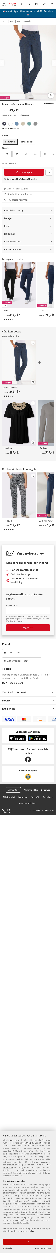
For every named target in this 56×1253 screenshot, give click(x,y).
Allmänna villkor (31, 790)
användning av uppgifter (31, 1143)
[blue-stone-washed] (4, 124)
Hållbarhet (9, 233)
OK (28, 1241)
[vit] (10, 124)
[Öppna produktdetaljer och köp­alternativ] (33, 382)
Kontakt (7, 644)
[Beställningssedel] (37, 4)
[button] (4, 4)
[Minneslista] (44, 4)
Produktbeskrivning (13, 210)
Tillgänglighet (9, 797)
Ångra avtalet (13, 790)
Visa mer (20, 621)
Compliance (48, 797)
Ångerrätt (35, 797)
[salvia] (29, 124)
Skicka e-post (14, 653)
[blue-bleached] (17, 124)
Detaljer (8, 218)
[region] (28, 1192)
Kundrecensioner (12, 249)
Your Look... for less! (14, 692)
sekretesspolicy (27, 1231)
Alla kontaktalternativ (17, 660)
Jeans (12, 21)
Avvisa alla (7, 1248)
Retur (7, 226)
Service (6, 700)
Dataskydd (45, 790)
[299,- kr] (19, 495)
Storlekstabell (11, 163)
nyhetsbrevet (28, 11)
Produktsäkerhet (12, 241)
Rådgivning (8, 708)
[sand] (23, 124)
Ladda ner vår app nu (28, 731)
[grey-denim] (35, 124)
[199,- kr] (19, 423)
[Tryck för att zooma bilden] (51, 95)
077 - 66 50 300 (12, 683)
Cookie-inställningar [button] (28, 803)
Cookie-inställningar (44, 1248)
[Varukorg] (52, 4)
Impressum (23, 797)
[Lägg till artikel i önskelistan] (48, 172)
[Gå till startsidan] (12, 4)
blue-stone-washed (10, 128)
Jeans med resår (24, 21)
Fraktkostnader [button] (23, 115)
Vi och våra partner (12, 1140)
